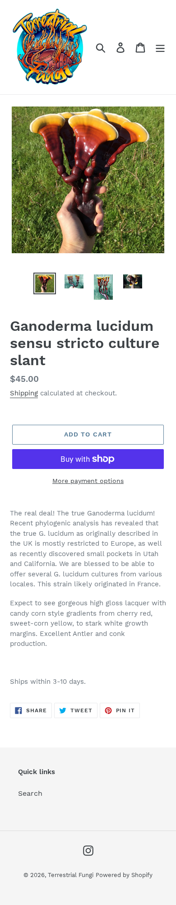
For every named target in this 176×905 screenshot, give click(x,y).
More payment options (88, 480)
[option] (45, 283)
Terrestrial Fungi (70, 875)
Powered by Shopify (124, 875)
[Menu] (160, 47)
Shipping (24, 393)
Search (30, 793)
